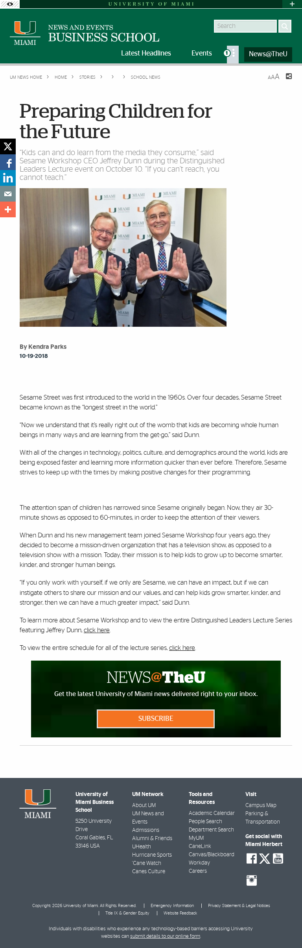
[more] (8, 209)
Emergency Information (172, 906)
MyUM (196, 838)
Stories (87, 77)
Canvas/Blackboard (211, 854)
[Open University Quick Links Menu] (292, 4)
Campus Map (260, 805)
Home (60, 77)
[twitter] (8, 146)
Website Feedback (180, 913)
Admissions (145, 830)
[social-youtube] (278, 859)
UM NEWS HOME (26, 77)
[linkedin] (8, 178)
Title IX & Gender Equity (127, 913)
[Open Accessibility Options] (10, 4)
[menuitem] (233, 54)
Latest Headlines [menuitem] (146, 53)
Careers (198, 871)
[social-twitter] (264, 858)
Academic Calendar (212, 813)
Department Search (211, 830)
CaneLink (200, 846)
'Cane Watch (146, 863)
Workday (199, 863)
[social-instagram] (252, 881)
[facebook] (8, 162)
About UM (144, 805)
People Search (205, 821)
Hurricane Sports (152, 855)
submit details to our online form (165, 936)
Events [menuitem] (202, 53)
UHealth (141, 847)
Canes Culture (148, 871)
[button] (285, 926)
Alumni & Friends (152, 838)
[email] (8, 194)
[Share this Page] (284, 81)
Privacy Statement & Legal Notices (239, 906)
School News (145, 77)
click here (97, 630)
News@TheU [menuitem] (268, 54)
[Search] (284, 26)
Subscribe (155, 718)
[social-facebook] (252, 859)
